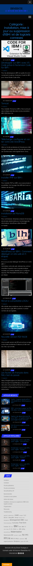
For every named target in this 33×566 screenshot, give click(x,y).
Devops (17, 517)
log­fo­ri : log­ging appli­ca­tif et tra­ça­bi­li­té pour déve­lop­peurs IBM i (21, 401)
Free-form (22, 523)
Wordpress (17, 541)
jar (17, 529)
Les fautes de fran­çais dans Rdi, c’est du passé (14, 373)
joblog (23, 529)
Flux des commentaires (9, 488)
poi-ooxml (16, 535)
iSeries (14, 529)
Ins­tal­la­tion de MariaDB (12, 213)
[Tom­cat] (16, 89)
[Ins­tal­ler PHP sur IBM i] (16, 164)
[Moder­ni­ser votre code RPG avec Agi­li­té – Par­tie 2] (5, 466)
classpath (21, 515)
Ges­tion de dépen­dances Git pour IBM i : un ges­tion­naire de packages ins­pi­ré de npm (21, 418)
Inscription (6, 480)
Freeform (6, 526)
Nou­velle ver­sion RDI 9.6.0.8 (14, 336)
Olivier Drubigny (21, 548)
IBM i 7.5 (24, 526)
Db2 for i (6, 517)
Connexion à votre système (10, 496)
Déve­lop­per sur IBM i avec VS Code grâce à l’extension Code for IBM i (16, 65)
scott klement (21, 538)
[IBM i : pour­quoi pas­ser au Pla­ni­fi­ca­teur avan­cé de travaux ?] (5, 410)
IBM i (16, 526)
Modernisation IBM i (9, 535)
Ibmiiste (5, 70)
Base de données (8, 494)
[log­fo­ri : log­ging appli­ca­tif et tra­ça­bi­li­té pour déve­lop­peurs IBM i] (5, 401)
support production (8, 541)
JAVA (20, 529)
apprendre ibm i (11, 515)
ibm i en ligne (6, 529)
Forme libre (15, 523)
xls (25, 541)
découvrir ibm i (22, 517)
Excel (26, 520)
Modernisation (16, 532)
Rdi (23, 535)
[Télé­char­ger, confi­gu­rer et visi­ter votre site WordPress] (16, 125)
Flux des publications (9, 485)
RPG (26, 535)
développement (6, 520)
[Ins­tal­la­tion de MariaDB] (16, 200)
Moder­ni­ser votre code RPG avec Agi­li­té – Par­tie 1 (20, 449)
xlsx (27, 541)
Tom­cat (5, 103)
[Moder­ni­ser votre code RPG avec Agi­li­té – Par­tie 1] (5, 450)
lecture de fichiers (7, 532)
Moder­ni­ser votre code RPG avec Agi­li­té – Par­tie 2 (20, 465)
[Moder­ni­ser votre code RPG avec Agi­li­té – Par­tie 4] (5, 458)
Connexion (6, 482)
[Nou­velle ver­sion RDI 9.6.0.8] (16, 323)
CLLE (25, 515)
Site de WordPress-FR (9, 491)
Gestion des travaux (8, 499)
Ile (11, 529)
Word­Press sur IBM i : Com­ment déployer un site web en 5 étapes (16, 254)
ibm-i (12, 526)
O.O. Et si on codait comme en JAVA (20, 426)
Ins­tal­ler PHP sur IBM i (12, 177)
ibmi (20, 526)
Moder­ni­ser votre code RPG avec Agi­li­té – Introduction (20, 441)
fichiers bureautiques (8, 523)
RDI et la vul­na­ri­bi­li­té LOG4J (14, 300)
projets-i (20, 535)
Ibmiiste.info (9, 548)
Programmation (7, 506)
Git (9, 526)
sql (26, 538)
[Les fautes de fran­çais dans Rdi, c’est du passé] (16, 359)
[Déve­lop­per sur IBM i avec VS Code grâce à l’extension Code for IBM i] (16, 49)
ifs (9, 529)
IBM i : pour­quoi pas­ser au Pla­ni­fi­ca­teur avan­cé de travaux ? (21, 409)
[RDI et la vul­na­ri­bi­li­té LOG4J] (16, 287)
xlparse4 (22, 541)
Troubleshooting (8, 512)
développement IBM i (17, 520)
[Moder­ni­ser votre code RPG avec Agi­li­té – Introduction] (5, 442)
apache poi (6, 515)
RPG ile (7, 538)
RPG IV (13, 538)
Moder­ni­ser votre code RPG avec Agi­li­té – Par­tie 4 (20, 457)
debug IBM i (11, 517)
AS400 (17, 515)
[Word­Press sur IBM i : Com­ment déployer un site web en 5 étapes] (16, 238)
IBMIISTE (16, 8)
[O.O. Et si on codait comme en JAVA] (5, 427)
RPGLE (17, 538)
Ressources (6, 509)
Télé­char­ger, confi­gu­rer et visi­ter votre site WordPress (15, 140)
